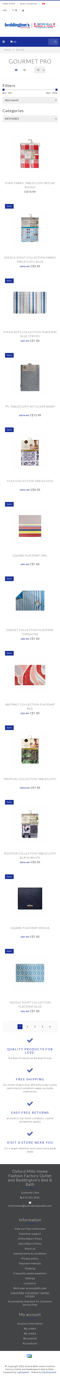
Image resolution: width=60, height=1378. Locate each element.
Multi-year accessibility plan (30, 1288)
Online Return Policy (30, 1238)
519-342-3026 (31, 1197)
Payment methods (30, 1263)
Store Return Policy (30, 1243)
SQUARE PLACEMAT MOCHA (30, 927)
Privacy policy (30, 1258)
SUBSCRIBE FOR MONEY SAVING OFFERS (30, 1295)
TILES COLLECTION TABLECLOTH (30, 480)
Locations (30, 1283)
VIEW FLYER (8, 4)
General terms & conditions (30, 1253)
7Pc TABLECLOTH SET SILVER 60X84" (30, 406)
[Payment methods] (29, 1355)
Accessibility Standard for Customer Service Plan (30, 1303)
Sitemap (30, 1278)
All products (30, 1343)
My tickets (30, 1333)
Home (7, 50)
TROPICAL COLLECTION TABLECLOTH (30, 778)
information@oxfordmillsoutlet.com (30, 1206)
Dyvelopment (49, 1372)
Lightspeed (23, 1372)
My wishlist (30, 1338)
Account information (30, 1323)
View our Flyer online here (30, 1229)
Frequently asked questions (30, 1273)
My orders (30, 1328)
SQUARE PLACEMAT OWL (30, 555)
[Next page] (50, 1026)
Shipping (30, 1268)
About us (30, 1248)
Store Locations (28, 4)
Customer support (30, 1233)
